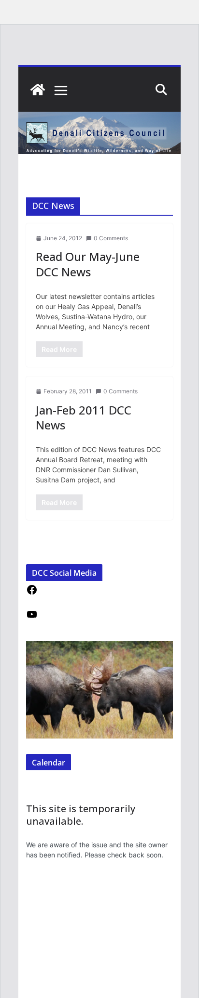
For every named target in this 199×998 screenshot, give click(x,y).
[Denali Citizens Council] (37, 89)
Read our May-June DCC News (88, 263)
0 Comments (111, 238)
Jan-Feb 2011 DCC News (83, 417)
